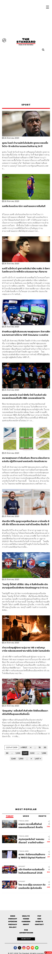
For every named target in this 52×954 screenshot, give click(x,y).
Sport (21, 866)
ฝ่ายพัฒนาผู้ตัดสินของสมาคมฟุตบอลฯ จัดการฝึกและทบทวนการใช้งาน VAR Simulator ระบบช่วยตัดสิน (26, 333)
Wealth (26, 916)
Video (26, 919)
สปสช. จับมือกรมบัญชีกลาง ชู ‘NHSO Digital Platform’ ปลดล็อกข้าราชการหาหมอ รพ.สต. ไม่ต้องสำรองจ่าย (32, 856)
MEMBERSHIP (26, 939)
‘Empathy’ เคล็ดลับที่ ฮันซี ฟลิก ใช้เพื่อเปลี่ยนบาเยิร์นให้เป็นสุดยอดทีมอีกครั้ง (25, 712)
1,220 (18, 753)
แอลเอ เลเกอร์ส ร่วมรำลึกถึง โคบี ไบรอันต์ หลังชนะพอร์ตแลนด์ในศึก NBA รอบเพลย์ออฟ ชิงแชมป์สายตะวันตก (24, 396)
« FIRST (24, 747)
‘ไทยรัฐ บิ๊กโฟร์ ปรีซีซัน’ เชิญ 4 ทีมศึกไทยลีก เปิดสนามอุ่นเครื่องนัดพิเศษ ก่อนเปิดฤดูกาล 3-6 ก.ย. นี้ (25, 586)
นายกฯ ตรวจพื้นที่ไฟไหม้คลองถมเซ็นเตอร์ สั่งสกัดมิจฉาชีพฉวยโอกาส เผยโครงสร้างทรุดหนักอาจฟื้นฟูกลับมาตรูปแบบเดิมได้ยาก (31, 825)
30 (7, 753)
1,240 (13, 758)
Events (39, 921)
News (12, 916)
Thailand (23, 820)
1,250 (21, 758)
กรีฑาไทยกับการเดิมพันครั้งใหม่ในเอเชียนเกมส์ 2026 (31, 871)
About (26, 924)
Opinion (12, 921)
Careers (26, 921)
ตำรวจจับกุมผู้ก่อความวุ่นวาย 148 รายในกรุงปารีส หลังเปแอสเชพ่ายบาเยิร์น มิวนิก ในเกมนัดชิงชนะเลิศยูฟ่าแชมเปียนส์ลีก (26, 649)
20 (45, 747)
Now (39, 919)
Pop (39, 916)
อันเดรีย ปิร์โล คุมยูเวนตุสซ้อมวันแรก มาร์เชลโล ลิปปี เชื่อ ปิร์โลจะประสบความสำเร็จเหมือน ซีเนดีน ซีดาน (25, 523)
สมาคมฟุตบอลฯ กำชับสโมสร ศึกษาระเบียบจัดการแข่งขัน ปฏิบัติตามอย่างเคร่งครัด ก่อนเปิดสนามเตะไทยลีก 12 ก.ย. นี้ (26, 459)
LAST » (38, 758)
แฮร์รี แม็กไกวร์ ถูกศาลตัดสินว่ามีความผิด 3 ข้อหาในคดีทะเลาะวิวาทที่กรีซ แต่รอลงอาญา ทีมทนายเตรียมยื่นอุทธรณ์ (26, 270)
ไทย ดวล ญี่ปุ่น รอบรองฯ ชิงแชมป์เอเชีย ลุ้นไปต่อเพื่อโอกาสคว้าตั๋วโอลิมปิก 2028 (31, 886)
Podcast (12, 919)
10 (40, 747)
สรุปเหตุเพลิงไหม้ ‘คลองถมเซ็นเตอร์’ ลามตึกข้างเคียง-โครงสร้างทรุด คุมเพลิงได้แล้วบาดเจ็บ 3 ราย (31, 841)
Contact (39, 924)
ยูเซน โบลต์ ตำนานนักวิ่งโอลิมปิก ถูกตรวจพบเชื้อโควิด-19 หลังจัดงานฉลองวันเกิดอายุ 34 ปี (25, 144)
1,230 (44, 753)
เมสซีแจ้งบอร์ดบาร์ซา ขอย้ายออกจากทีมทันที (23, 206)
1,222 (32, 753)
